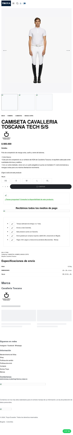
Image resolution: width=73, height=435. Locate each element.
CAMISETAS (18, 116)
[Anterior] (5, 50)
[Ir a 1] (9, 102)
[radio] (5, 180)
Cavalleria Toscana (11, 256)
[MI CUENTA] (20, 3)
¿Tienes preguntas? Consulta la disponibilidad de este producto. (29, 199)
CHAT (65, 431)
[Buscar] (17, 3)
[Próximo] (68, 50)
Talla (3, 177)
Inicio (3, 116)
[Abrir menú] (13, 3)
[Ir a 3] (44, 102)
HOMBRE (10, 116)
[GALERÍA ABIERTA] (36, 50)
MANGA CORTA (29, 116)
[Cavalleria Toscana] (6, 136)
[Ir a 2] (27, 102)
